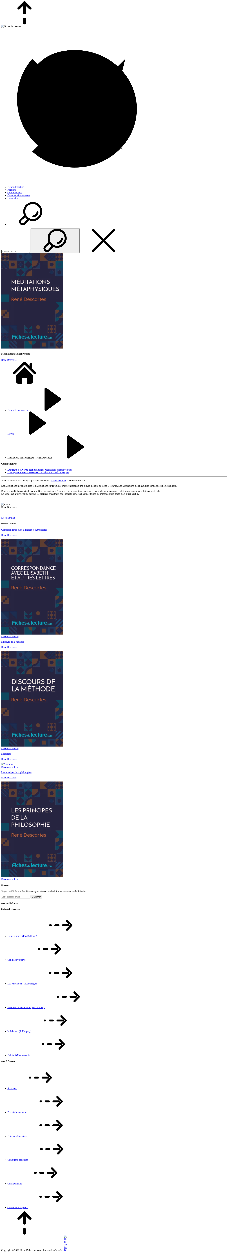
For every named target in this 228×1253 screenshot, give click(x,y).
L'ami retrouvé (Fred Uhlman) (22, 936)
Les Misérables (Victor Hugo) (22, 983)
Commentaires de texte (18, 195)
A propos (12, 1088)
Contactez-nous (58, 480)
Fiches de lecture (15, 187)
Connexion (12, 198)
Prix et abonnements (17, 1112)
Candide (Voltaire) (16, 959)
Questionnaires (14, 192)
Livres (10, 434)
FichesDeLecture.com (18, 410)
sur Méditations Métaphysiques (39, 469)
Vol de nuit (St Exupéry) (19, 1031)
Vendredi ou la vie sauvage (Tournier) (26, 1007)
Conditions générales (18, 1159)
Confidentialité (14, 1183)
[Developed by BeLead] (65, 1250)
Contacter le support (17, 1207)
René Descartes (8, 360)
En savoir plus (8, 517)
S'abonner (36, 897)
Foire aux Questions (17, 1136)
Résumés (11, 189)
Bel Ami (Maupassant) (18, 1055)
